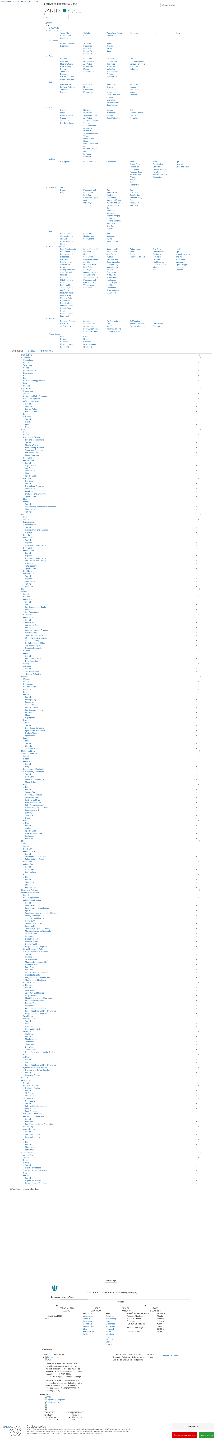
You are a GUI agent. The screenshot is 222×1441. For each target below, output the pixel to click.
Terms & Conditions (87, 1319)
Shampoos (64, 120)
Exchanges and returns (110, 1325)
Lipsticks (179, 164)
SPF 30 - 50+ (65, 326)
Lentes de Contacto (180, 268)
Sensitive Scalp (89, 125)
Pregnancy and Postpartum (89, 191)
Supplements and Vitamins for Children (67, 264)
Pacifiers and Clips (114, 202)
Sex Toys (87, 269)
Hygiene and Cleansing (65, 60)
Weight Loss (135, 249)
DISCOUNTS (54, 27)
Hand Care (134, 84)
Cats (85, 336)
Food (132, 251)
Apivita (109, 48)
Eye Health (64, 259)
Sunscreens (88, 321)
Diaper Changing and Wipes (113, 216)
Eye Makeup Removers (112, 62)
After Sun (110, 326)
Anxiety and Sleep (67, 269)
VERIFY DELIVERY (170, 1355)
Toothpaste (157, 254)
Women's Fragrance (87, 44)
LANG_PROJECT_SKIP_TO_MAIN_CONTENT (19, 1)
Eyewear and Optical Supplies (182, 263)
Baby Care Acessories (111, 211)
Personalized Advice (88, 1332)
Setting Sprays (135, 164)
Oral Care (110, 226)
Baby (62, 192)
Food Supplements (68, 249)
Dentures (156, 259)
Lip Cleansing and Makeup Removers (137, 62)
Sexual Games (89, 256)
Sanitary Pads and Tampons (67, 88)
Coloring (110, 110)
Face (85, 35)
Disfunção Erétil (89, 264)
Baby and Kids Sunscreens (89, 324)
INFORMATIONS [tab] (46, 351)
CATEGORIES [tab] (17, 351)
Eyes (155, 161)
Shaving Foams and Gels (66, 237)
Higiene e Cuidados (64, 340)
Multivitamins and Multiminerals (67, 294)
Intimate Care (65, 84)
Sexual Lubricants (90, 277)
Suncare (110, 35)
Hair (154, 33)
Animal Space (54, 334)
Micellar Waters (66, 64)
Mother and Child (56, 187)
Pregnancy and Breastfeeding (66, 255)
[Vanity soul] (111, 10)
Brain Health (65, 285)
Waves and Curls (90, 115)
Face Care (87, 58)
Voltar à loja (111, 1280)
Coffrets (86, 33)
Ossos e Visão (66, 298)
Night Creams (89, 61)
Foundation (134, 166)
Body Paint (87, 267)
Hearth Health (66, 300)
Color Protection (113, 118)
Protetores (157, 326)
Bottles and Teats (114, 200)
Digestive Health (66, 303)
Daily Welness (112, 259)
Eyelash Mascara (160, 174)
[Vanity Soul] (57, 1313)
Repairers (134, 94)
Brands (109, 43)
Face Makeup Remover (65, 67)
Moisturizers (88, 66)
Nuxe (109, 51)
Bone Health (65, 251)
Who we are (88, 1316)
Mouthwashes (158, 251)
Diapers (63, 190)
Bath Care (111, 223)
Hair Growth (65, 277)
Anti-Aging (87, 64)
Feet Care (87, 84)
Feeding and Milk (114, 220)
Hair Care (87, 110)
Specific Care (88, 71)
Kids (131, 190)
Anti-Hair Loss (112, 241)
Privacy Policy (88, 1326)
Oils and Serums (136, 112)
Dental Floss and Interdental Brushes (159, 267)
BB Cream (134, 179)
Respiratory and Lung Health (66, 314)
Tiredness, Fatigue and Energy (68, 288)
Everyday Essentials (87, 155)
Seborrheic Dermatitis (87, 129)
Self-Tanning (135, 321)
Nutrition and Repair (88, 139)
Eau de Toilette (89, 53)
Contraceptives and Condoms (89, 273)
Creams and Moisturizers (88, 90)
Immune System (66, 305)
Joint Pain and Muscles (66, 273)
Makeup (52, 159)
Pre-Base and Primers (135, 175)
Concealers (111, 161)
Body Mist (87, 48)
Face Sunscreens (90, 331)
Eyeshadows (158, 177)
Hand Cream (88, 236)
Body (178, 33)
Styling (132, 110)
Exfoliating (111, 100)
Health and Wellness (57, 246)
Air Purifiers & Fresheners (112, 278)
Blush (132, 182)
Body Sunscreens (90, 328)
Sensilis (110, 46)
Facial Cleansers (67, 79)
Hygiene (63, 92)
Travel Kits (64, 33)
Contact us (87, 1323)
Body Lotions (88, 238)
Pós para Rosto (89, 161)
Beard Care (65, 233)
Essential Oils (112, 272)
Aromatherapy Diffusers (112, 268)
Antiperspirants (113, 102)
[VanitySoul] (120, 1288)
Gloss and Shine (182, 166)
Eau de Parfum (89, 51)
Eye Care (110, 58)
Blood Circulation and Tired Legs (113, 263)
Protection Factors (67, 321)
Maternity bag (89, 202)
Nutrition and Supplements (65, 36)
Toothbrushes (158, 262)
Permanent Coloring (111, 114)
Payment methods (109, 1337)
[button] (174, 5)
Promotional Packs (114, 33)
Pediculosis (87, 112)
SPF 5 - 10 (64, 323)
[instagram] (46, 1318)
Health (178, 249)
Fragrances (134, 33)
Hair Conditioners (67, 123)
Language (55, 1297)
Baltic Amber (112, 251)
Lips (131, 58)
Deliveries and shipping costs (111, 1318)
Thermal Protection (134, 116)
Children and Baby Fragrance (67, 44)
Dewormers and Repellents (66, 345)
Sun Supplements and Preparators (114, 330)
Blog (85, 1329)
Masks (86, 69)
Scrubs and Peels (67, 76)
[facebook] (48, 1318)
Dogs (62, 336)
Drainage (133, 254)
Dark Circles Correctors (158, 165)
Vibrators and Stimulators (88, 286)
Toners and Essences (65, 72)
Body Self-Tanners (137, 323)
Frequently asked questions (110, 1331)
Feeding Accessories (111, 196)
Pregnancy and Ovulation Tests (89, 281)
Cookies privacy (109, 1343)
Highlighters (65, 161)
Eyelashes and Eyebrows (112, 72)
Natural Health (112, 249)
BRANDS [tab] (31, 351)
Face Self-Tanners (137, 326)
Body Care (111, 84)
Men (50, 231)
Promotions (53, 30)
